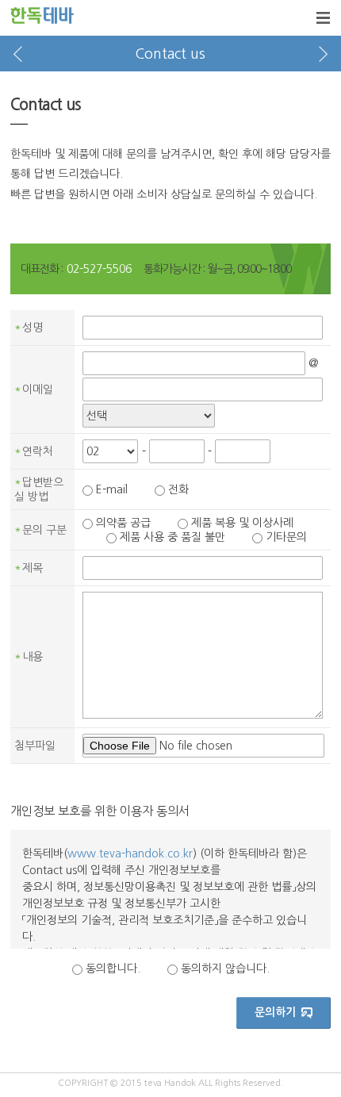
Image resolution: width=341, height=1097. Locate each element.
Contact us (170, 54)
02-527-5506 (99, 268)
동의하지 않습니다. (225, 968)
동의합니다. (113, 968)
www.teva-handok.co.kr (130, 853)
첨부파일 (35, 745)
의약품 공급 (123, 522)
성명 (28, 327)
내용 (28, 656)
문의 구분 (40, 529)
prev (18, 53)
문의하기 (275, 1012)
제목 (28, 567)
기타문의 (286, 537)
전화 (178, 489)
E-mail (112, 489)
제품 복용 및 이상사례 (242, 522)
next (323, 53)
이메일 (33, 389)
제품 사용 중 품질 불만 (172, 537)
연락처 (33, 451)
